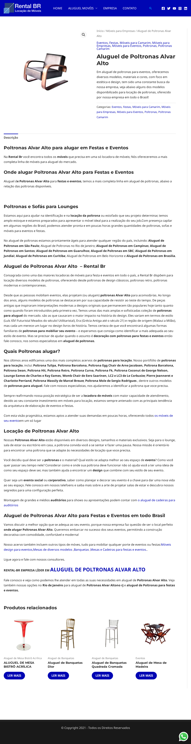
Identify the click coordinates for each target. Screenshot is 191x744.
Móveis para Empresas (120, 31)
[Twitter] (168, 8)
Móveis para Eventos (126, 46)
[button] (150, 8)
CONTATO (130, 8)
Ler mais (14, 675)
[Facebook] (163, 8)
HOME (57, 8)
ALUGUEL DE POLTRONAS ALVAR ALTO (97, 569)
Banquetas (82, 550)
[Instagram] (180, 8)
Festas (113, 43)
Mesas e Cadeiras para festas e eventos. (118, 550)
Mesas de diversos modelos (53, 550)
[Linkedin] (185, 8)
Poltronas (150, 46)
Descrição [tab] (11, 137)
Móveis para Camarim (135, 43)
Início (100, 31)
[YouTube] (174, 8)
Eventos (102, 43)
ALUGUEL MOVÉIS (81, 8)
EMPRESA (110, 8)
